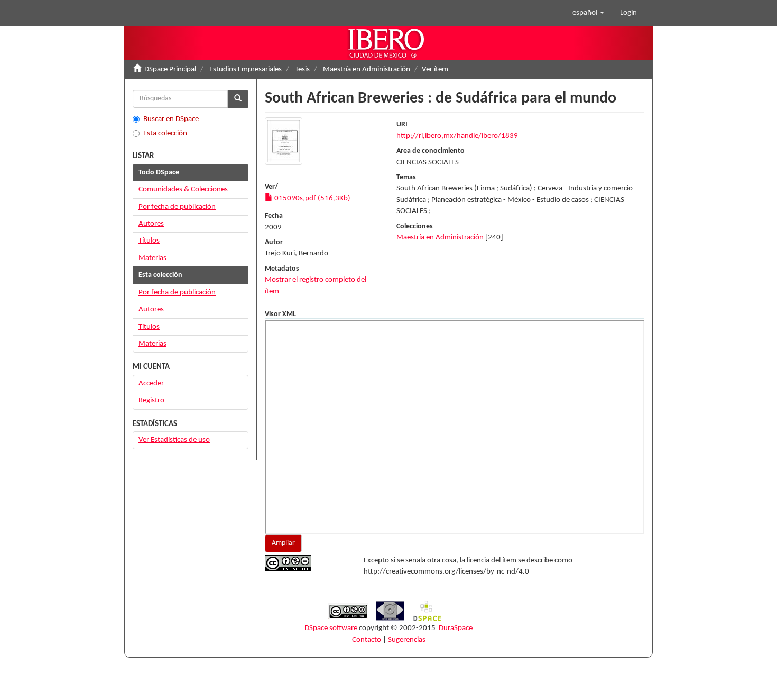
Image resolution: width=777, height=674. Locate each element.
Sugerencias (407, 640)
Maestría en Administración (366, 69)
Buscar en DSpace (171, 119)
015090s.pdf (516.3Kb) (311, 198)
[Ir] (237, 99)
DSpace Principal (170, 69)
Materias (152, 258)
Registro (151, 400)
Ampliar (283, 543)
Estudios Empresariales (245, 69)
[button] (588, 13)
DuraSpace (456, 628)
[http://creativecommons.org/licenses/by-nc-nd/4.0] (306, 563)
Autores (151, 224)
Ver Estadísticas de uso (174, 440)
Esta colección (165, 133)
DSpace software (330, 628)
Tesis (302, 69)
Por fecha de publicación (177, 207)
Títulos (149, 241)
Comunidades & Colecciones (183, 189)
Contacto (366, 640)
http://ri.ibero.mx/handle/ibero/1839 (457, 136)
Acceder (151, 383)
